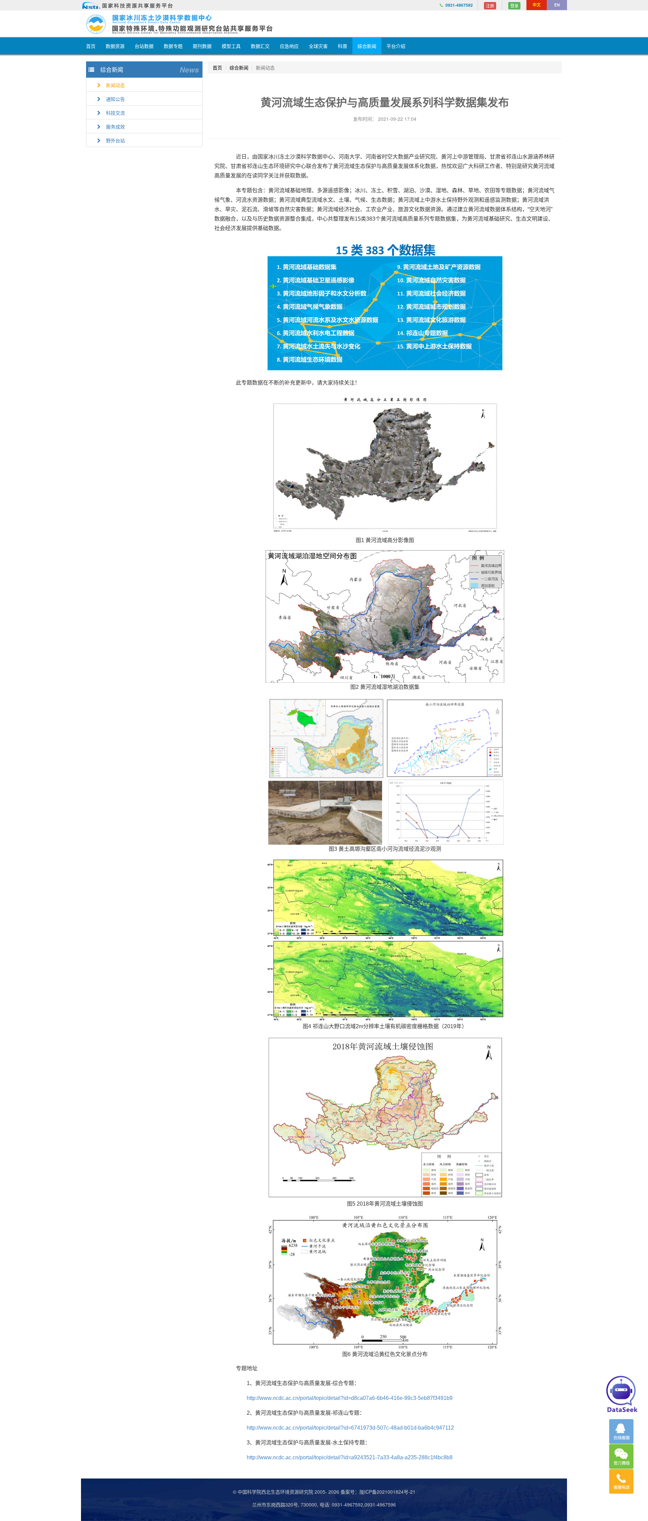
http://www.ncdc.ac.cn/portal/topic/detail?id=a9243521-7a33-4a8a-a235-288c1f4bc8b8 (350, 1457)
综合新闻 (366, 46)
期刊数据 (202, 46)
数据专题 (173, 46)
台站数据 (144, 46)
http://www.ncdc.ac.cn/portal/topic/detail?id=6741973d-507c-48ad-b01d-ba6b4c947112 (350, 1428)
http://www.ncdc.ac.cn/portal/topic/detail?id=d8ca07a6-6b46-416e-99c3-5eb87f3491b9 (350, 1398)
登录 (514, 5)
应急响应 (289, 46)
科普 (342, 46)
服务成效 (113, 126)
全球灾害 (318, 46)
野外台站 (113, 140)
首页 (91, 46)
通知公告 (113, 98)
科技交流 (113, 112)
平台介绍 (395, 46)
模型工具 (231, 46)
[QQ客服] (621, 1431)
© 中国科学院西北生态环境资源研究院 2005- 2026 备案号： (296, 1491)
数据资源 (115, 46)
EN (557, 5)
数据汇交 (260, 46)
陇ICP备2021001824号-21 (387, 1491)
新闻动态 (113, 85)
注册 (490, 5)
